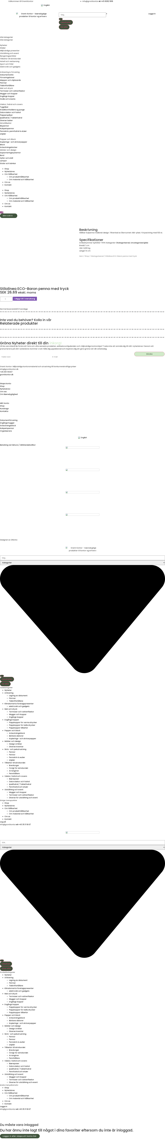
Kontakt (8, 185)
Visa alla (6, 968)
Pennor (12, 752)
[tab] (82, 37)
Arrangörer (14, 771)
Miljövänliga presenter (10, 50)
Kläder (3, 48)
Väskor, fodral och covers (11, 104)
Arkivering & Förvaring (10, 72)
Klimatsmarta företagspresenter (19, 703)
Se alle (64, 27)
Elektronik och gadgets (10, 66)
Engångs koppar (16, 717)
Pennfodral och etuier (18, 787)
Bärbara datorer (16, 736)
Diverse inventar (16, 746)
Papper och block (12, 730)
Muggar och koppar (17, 714)
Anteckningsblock (17, 733)
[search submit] (61, 19)
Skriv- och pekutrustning (15, 749)
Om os (7, 182)
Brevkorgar (14, 765)
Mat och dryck (6, 88)
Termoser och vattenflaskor (21, 711)
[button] (82, 34)
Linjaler (12, 760)
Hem (81, 256)
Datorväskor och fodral (19, 781)
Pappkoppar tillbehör (18, 728)
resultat (6, 964)
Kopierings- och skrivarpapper (22, 738)
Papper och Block (8, 139)
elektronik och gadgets (19, 706)
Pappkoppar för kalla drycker (22, 725)
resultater (66, 22)
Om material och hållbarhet (21, 179)
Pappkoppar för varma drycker (23, 722)
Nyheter (3, 45)
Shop (6, 169)
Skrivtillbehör (6, 123)
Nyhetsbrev (9, 171)
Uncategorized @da (139, 242)
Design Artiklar (15, 744)
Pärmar (12, 698)
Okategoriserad (123, 242)
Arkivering (8, 693)
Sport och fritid (6, 64)
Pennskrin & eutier (17, 757)
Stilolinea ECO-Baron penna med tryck (34, 288)
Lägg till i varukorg (25, 298)
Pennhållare (14, 773)
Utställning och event (9, 53)
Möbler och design (8, 150)
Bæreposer (14, 779)
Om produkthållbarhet (19, 177)
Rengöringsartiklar (8, 56)
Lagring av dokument (18, 695)
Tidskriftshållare (16, 701)
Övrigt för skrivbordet (18, 768)
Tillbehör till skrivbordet (10, 58)
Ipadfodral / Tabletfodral (20, 784)
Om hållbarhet (11, 174)
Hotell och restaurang (9, 61)
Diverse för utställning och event (23, 797)
